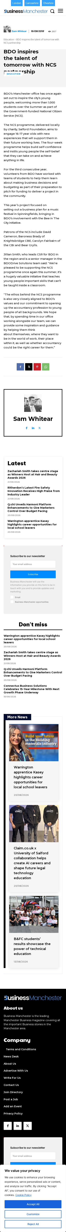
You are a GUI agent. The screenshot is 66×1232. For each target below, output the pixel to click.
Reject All (33, 1224)
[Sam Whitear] (7, 31)
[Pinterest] (37, 367)
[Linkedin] (33, 427)
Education (9, 39)
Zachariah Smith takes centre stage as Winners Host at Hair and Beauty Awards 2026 (33, 474)
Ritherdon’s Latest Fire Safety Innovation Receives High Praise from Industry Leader (34, 491)
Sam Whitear (19, 31)
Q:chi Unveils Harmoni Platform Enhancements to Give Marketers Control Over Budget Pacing (31, 508)
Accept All (33, 1204)
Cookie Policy (23, 1194)
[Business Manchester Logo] (26, 11)
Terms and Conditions (21, 1049)
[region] (33, 1198)
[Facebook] (20, 367)
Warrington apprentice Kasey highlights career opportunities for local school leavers (32, 524)
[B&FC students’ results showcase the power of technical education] (33, 914)
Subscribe (33, 574)
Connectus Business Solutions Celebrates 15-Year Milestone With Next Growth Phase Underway (31, 689)
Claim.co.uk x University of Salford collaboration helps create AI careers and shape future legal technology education (32, 863)
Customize (33, 1214)
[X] (28, 367)
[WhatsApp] (45, 367)
